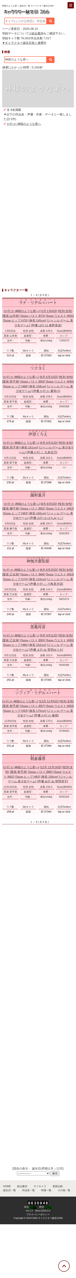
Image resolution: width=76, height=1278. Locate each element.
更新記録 (58, 1186)
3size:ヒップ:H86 (15, 645)
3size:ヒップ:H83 (15, 513)
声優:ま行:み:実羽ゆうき (46, 649)
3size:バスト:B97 (32, 706)
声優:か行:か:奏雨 (46, 715)
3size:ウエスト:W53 (59, 574)
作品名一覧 (28, 1190)
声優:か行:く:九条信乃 (41, 452)
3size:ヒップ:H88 (15, 386)
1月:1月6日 (48, 311)
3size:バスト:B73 (32, 316)
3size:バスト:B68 (32, 574)
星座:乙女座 (11, 574)
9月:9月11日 (49, 635)
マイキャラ (40, 1186)
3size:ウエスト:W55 (59, 316)
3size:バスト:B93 (32, 381)
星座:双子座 (11, 381)
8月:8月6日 (48, 504)
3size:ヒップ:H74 (15, 579)
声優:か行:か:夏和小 (46, 391)
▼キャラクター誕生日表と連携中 (24, 42)
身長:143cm (37, 579)
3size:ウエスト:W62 (59, 508)
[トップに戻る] (64, 1266)
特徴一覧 (46, 1190)
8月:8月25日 (49, 569)
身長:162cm (37, 645)
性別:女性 (65, 311)
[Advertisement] (38, 174)
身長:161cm (29, 447)
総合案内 (37, 33)
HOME (7, 1186)
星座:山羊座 (11, 316)
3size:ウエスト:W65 (59, 381)
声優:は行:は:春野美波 (46, 325)
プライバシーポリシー (38, 1214)
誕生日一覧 (9, 1190)
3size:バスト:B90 (32, 640)
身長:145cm (37, 320)
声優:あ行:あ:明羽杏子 (52, 781)
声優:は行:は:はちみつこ (46, 518)
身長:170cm (37, 710)
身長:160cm (37, 513)
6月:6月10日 (49, 377)
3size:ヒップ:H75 (15, 320)
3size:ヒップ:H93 (15, 710)
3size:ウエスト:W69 (59, 706)
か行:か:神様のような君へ (24, 123)
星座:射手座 (11, 706)
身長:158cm (37, 386)
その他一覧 (64, 1190)
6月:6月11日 (49, 442)
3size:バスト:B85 (40, 772)
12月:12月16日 (51, 767)
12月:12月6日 (49, 701)
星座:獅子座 (11, 508)
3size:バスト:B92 (32, 508)
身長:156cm (49, 776)
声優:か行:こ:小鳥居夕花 (46, 583)
